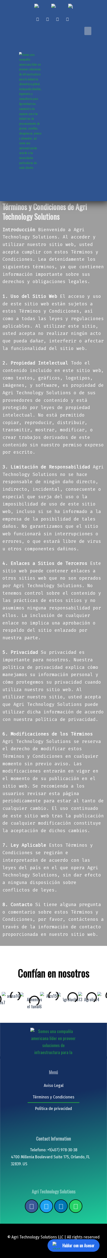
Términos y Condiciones (53, 1097)
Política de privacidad (53, 1108)
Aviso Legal (53, 1085)
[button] (87, 31)
